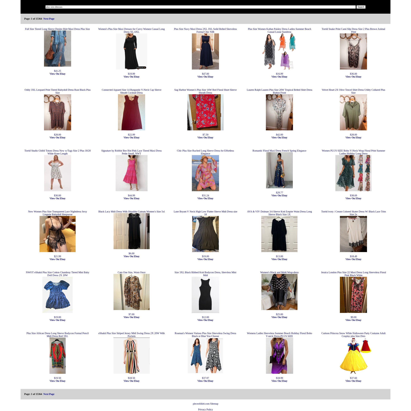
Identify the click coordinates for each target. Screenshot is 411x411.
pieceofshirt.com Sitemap (205, 403)
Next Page (48, 18)
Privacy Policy (205, 409)
